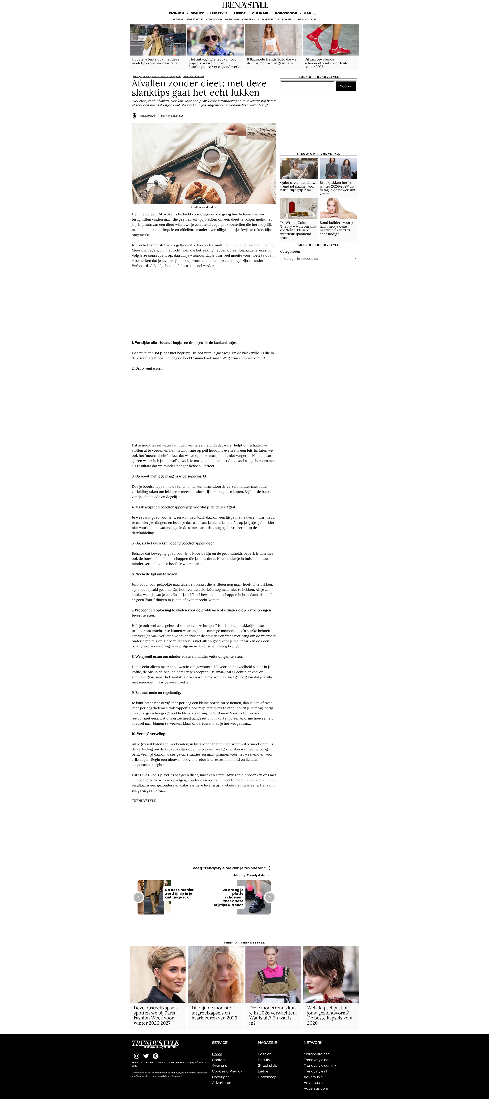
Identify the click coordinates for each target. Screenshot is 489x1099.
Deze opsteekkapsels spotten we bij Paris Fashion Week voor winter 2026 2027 (156, 1015)
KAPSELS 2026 (250, 19)
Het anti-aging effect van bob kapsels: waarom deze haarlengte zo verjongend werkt (215, 63)
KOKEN (286, 19)
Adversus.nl (313, 1083)
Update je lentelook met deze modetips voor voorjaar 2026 (155, 61)
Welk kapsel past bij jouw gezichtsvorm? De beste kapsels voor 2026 (330, 1015)
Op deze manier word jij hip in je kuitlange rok (179, 893)
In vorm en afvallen (193, 76)
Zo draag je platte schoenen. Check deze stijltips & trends (229, 897)
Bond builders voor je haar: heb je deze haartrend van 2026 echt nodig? (337, 228)
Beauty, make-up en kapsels (166, 76)
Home (217, 1054)
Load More (204, 930)
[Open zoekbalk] (314, 13)
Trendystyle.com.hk (320, 1066)
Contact (219, 1060)
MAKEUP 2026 (270, 19)
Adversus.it (313, 1077)
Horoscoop (286, 13)
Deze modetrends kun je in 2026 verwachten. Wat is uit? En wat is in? (273, 1015)
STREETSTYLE (194, 19)
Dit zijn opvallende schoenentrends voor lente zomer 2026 (326, 63)
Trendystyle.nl (315, 1071)
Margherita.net (316, 1054)
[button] (319, 13)
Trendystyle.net (141, 76)
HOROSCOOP (214, 19)
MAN (307, 13)
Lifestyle (218, 13)
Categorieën (290, 251)
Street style (267, 1066)
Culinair (260, 13)
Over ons (219, 1066)
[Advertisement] (204, 304)
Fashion (176, 13)
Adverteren (221, 1083)
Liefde (240, 13)
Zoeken (346, 86)
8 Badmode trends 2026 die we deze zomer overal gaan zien (272, 61)
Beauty (197, 13)
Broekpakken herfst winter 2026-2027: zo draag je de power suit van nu (337, 188)
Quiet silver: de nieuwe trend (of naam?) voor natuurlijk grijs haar (298, 186)
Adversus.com (316, 1088)
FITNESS (178, 19)
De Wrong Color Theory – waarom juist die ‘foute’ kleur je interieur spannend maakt (298, 230)
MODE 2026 (232, 19)
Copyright (220, 1077)
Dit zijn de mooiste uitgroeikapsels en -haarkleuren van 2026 (214, 1013)
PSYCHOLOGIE (307, 19)
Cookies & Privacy (227, 1071)
